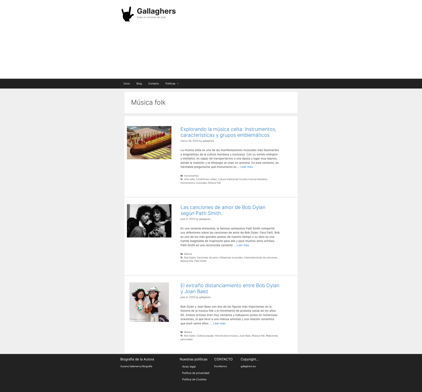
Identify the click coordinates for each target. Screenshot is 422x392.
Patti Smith (201, 261)
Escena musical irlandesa (253, 179)
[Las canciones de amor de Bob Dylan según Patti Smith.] (149, 236)
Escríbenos (220, 366)
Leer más (247, 167)
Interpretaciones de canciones (260, 257)
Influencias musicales (231, 257)
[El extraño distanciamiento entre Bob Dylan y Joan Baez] (149, 321)
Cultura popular (205, 335)
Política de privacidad (195, 373)
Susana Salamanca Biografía (136, 366)
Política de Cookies (194, 379)
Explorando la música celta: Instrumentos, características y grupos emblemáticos (228, 132)
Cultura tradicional (228, 179)
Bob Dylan (189, 257)
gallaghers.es (248, 366)
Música (188, 253)
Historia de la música (226, 335)
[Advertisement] (211, 52)
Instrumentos (191, 175)
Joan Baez (245, 335)
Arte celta (189, 179)
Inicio (127, 83)
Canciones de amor (207, 257)
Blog (139, 83)
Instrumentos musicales (194, 182)
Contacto (153, 83)
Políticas (170, 83)
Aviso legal (189, 366)
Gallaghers (156, 10)
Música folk (214, 182)
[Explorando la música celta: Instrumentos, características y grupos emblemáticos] (149, 158)
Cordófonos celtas (206, 179)
